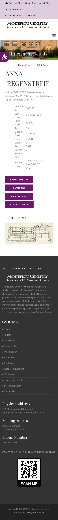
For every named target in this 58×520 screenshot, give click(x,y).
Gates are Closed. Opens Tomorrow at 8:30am (29, 3)
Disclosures (9, 374)
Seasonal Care (19, 196)
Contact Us (9, 391)
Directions (8, 340)
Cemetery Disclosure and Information (28, 452)
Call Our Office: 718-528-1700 (21, 15)
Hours (6, 329)
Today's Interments (13, 380)
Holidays (8, 334)
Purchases (8, 363)
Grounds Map (10, 346)
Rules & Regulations (13, 368)
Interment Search (12, 385)
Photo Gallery (10, 351)
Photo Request (19, 179)
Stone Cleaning (19, 205)
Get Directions (14, 9)
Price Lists (8, 357)
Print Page (42, 65)
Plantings (19, 188)
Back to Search (25, 65)
